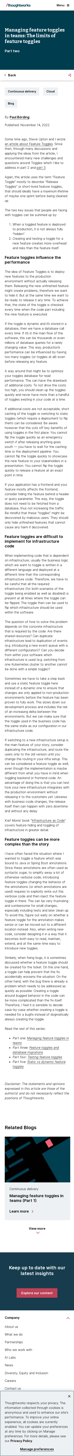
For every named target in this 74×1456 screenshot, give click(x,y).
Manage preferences (37, 1449)
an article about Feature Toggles (29, 144)
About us (11, 1327)
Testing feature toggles (45, 1057)
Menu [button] (61, 5)
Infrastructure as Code (48, 820)
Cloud (50, 91)
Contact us (13, 1388)
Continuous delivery (22, 91)
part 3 (41, 168)
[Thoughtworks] (18, 5)
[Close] (69, 1396)
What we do (14, 1334)
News (9, 1365)
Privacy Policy (21, 1441)
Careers (10, 1381)
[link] (37, 1293)
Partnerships (14, 1342)
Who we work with (18, 1350)
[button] (37, 1230)
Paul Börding (19, 117)
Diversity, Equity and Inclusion (26, 1373)
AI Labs (10, 1357)
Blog (11, 103)
